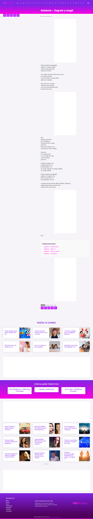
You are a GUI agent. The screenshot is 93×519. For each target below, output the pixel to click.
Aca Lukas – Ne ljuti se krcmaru (73, 390)
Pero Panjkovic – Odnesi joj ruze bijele (19, 390)
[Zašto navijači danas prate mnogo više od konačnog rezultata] (24, 333)
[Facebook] (4, 15)
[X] (14, 15)
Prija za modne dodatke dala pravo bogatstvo (11, 441)
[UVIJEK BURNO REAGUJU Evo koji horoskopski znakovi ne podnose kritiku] (54, 442)
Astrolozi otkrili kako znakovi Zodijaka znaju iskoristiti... (11, 455)
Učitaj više (46, 463)
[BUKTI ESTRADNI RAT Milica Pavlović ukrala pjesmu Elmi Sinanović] (54, 428)
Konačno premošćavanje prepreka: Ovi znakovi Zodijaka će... (69, 455)
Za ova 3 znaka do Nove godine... (40, 346)
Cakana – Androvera (46, 389)
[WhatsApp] (11, 15)
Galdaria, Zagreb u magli (51, 305)
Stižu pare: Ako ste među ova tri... (10, 346)
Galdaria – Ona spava (50, 253)
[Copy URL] (18, 15)
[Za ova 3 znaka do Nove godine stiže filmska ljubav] (54, 346)
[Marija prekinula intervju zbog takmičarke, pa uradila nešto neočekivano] (54, 455)
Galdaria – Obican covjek (51, 251)
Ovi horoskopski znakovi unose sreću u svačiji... (41, 332)
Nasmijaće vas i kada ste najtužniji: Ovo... (70, 346)
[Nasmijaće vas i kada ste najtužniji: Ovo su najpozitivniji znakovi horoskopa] (84, 346)
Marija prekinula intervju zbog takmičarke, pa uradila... (40, 455)
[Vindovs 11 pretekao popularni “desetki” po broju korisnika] (84, 442)
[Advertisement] (65, 40)
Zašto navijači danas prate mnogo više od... (11, 332)
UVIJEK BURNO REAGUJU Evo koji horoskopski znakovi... (40, 442)
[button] (88, 3)
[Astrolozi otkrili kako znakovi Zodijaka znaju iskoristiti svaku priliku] (24, 455)
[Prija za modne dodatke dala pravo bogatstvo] (24, 442)
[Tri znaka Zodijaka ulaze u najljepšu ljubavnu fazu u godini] (84, 333)
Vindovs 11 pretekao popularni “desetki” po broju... (70, 441)
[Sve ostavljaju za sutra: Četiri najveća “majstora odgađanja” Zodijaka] (84, 428)
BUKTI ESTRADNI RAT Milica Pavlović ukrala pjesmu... (40, 428)
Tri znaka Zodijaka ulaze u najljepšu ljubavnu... (70, 332)
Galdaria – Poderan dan (51, 247)
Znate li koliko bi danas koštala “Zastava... (10, 428)
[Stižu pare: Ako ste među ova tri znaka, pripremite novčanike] (24, 346)
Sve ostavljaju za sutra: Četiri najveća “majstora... (70, 428)
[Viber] (8, 15)
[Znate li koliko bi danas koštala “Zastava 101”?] (24, 428)
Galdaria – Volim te (50, 249)
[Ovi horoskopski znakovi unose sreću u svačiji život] (54, 333)
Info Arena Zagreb (54, 517)
